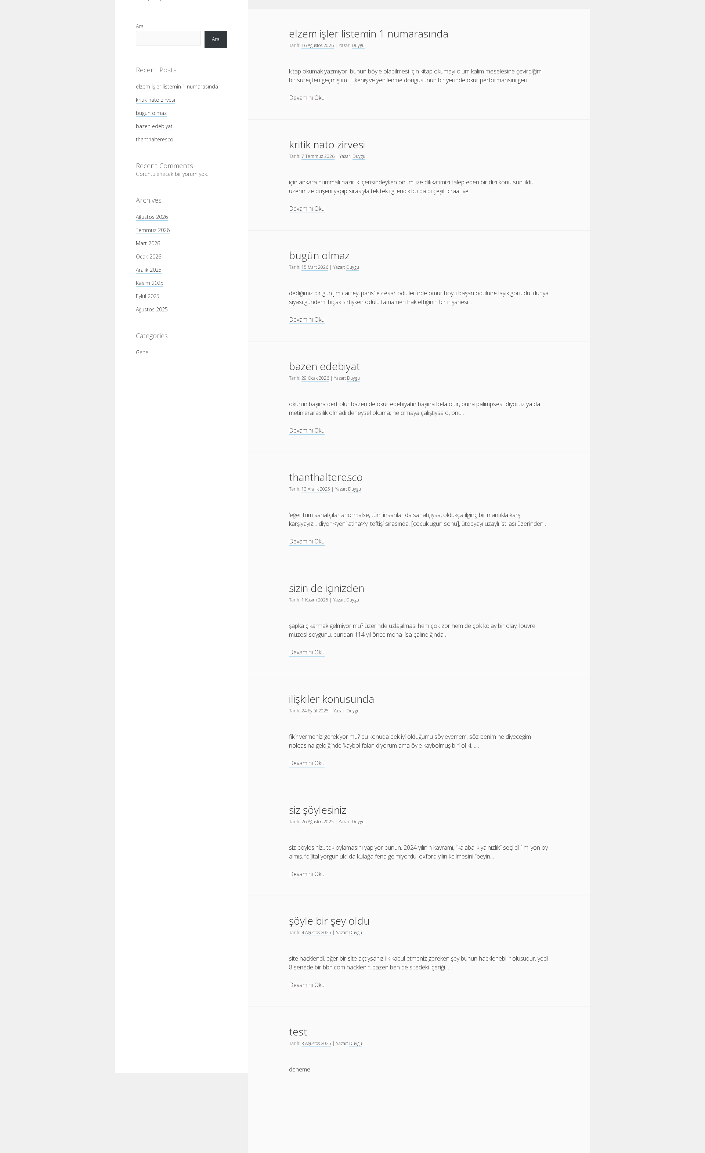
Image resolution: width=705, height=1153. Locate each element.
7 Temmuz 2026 (318, 156)
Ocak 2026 (148, 256)
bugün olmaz (151, 112)
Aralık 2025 (149, 269)
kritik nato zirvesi (155, 99)
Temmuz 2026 (153, 230)
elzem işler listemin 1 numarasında (177, 86)
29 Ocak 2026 (315, 378)
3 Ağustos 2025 (316, 1043)
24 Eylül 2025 (315, 711)
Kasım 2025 (149, 282)
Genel (142, 352)
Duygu (358, 45)
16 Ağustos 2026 (317, 45)
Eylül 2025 (147, 296)
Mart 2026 (148, 243)
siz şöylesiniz (317, 810)
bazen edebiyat (154, 126)
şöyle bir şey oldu (329, 921)
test (298, 1031)
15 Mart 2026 (314, 267)
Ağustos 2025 (152, 309)
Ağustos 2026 (152, 216)
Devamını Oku (307, 98)
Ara (140, 26)
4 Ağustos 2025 (316, 932)
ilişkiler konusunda (331, 699)
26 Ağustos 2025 (317, 821)
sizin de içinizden (326, 588)
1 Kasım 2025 (314, 600)
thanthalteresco (154, 139)
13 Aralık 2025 (315, 489)
